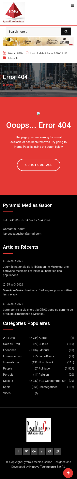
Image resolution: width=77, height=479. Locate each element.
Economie (9, 350)
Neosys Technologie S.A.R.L (47, 467)
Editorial (44, 350)
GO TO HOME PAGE (38, 165)
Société (8, 381)
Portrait (8, 374)
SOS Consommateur (52, 381)
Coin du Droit (11, 344)
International (11, 362)
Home (10, 85)
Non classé (46, 362)
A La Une (9, 338)
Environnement (13, 356)
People (7, 368)
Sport (6, 387)
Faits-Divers (46, 356)
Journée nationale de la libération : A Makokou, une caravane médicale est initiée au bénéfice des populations (36, 271)
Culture (43, 344)
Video (7, 393)
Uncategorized (48, 387)
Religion (44, 374)
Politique (44, 368)
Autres (43, 338)
